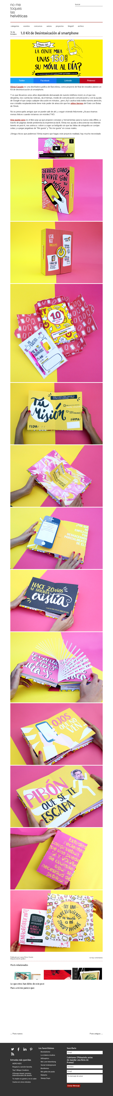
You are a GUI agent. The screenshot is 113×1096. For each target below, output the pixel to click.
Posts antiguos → (96, 1034)
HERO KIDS (16, 1064)
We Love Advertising (48, 1062)
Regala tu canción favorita (22, 1067)
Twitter (22, 80)
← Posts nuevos (16, 1034)
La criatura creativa (48, 1055)
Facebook (45, 80)
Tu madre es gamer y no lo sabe (24, 1079)
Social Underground (48, 1065)
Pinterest (91, 80)
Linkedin (68, 80)
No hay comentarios (96, 958)
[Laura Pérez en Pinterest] (32, 1051)
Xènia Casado (17, 87)
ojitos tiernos (77, 103)
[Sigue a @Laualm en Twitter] (13, 1051)
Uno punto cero (17, 120)
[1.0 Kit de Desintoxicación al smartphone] (56, 76)
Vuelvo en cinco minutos (21, 1082)
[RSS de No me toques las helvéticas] (13, 1056)
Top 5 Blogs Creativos (20, 1070)
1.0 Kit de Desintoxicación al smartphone (49, 33)
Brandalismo (45, 1052)
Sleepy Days (45, 1078)
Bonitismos (45, 1068)
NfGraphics (45, 1058)
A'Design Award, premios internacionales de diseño (22, 1074)
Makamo (44, 1075)
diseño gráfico (20, 959)
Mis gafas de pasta (48, 1072)
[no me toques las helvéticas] (18, 18)
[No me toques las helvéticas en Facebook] (19, 1051)
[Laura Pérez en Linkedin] (26, 1051)
